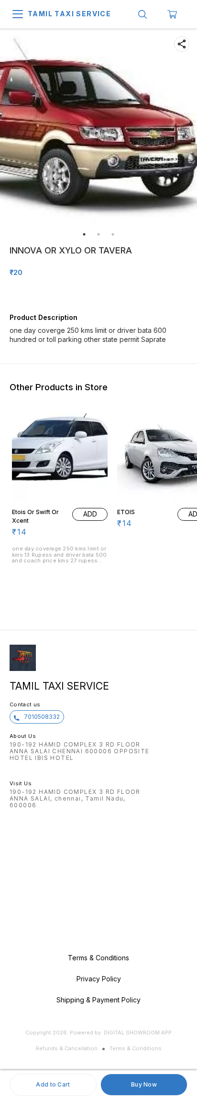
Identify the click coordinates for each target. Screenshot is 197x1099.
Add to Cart (53, 1084)
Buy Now (144, 1084)
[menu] (17, 14)
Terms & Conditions (135, 1048)
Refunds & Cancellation (67, 1048)
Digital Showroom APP (138, 1032)
